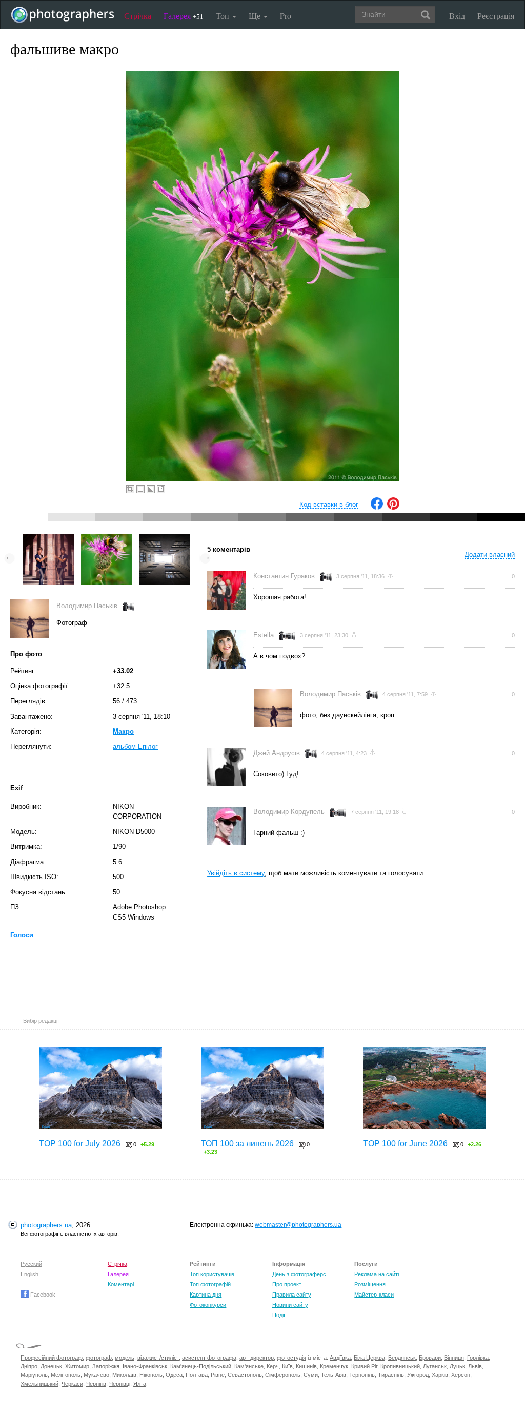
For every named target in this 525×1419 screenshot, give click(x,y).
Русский (31, 1264)
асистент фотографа (209, 1357)
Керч (273, 1366)
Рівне (218, 1375)
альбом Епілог (135, 746)
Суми (311, 1375)
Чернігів (96, 1384)
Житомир (77, 1366)
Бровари (430, 1357)
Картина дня (205, 1294)
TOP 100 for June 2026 (405, 1143)
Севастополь (245, 1375)
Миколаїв (124, 1375)
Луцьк (457, 1366)
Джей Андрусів (276, 753)
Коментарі (121, 1284)
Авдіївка (340, 1357)
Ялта (139, 1384)
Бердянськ (402, 1357)
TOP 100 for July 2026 (79, 1143)
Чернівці (119, 1384)
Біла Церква (369, 1357)
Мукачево (96, 1375)
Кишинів (306, 1366)
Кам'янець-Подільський (200, 1366)
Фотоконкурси (208, 1305)
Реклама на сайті (376, 1274)
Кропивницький (400, 1366)
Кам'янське (249, 1366)
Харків (440, 1375)
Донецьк (51, 1366)
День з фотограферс (299, 1274)
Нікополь (151, 1375)
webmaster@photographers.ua (298, 1224)
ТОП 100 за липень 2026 (247, 1143)
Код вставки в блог (328, 504)
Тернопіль (362, 1375)
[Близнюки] (48, 538)
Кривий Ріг (364, 1366)
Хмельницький (39, 1384)
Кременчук (334, 1366)
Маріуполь (34, 1375)
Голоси (21, 935)
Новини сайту (290, 1305)
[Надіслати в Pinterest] (393, 507)
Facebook (42, 1294)
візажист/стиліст (158, 1357)
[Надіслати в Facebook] (377, 507)
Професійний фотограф (52, 1357)
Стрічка (137, 15)
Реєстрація (495, 15)
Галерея (184, 15)
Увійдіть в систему (236, 873)
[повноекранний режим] (161, 489)
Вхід (457, 15)
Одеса (174, 1375)
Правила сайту (291, 1294)
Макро (123, 731)
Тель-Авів (333, 1375)
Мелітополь (65, 1375)
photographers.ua (46, 1225)
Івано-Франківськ (145, 1366)
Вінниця (454, 1357)
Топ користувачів (212, 1274)
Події (278, 1315)
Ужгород (418, 1375)
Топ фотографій (210, 1284)
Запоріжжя (105, 1366)
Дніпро (29, 1366)
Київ (287, 1366)
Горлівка (478, 1357)
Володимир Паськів (86, 606)
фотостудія (291, 1357)
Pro (285, 15)
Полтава (197, 1375)
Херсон (460, 1375)
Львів (475, 1366)
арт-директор (256, 1357)
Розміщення (370, 1284)
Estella (263, 635)
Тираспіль (391, 1375)
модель (124, 1357)
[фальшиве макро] (106, 538)
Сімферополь (282, 1375)
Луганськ (435, 1366)
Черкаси (72, 1384)
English (29, 1274)
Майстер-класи (374, 1294)
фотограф (99, 1357)
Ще (255, 15)
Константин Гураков (284, 576)
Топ (223, 15)
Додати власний (490, 554)
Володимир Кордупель (289, 812)
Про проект (286, 1284)
